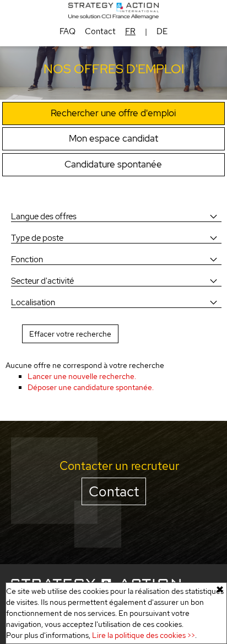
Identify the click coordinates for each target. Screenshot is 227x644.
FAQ (67, 31)
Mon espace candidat (113, 138)
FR (130, 31)
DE (161, 31)
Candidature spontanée (113, 164)
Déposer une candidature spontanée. (91, 387)
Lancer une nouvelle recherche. (82, 376)
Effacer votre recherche (70, 334)
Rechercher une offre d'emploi (113, 113)
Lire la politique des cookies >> (143, 635)
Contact (100, 31)
